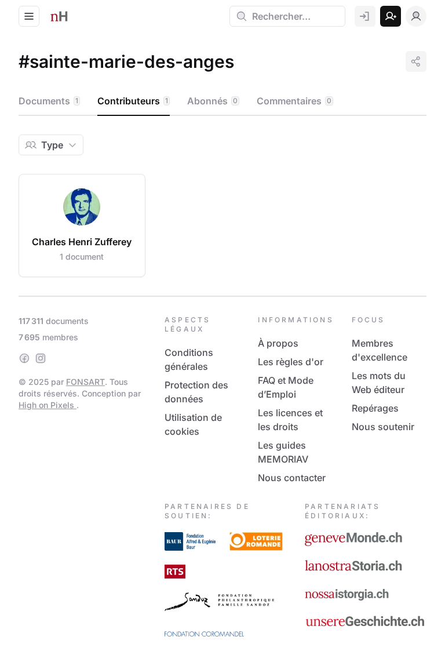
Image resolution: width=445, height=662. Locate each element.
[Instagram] (40, 358)
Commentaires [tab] (294, 101)
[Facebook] (24, 358)
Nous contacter (292, 477)
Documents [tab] (48, 101)
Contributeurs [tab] (132, 101)
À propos (278, 343)
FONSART (85, 382)
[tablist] (222, 101)
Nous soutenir (383, 426)
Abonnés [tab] (212, 101)
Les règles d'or (290, 362)
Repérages (375, 408)
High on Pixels (47, 405)
